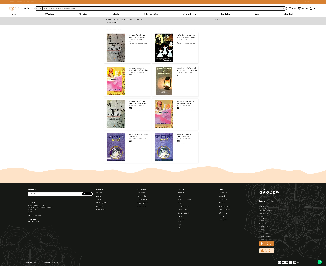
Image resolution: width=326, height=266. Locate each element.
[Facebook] (260, 193)
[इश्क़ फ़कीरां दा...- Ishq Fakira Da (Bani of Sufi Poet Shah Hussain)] (163, 127)
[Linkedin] (274, 193)
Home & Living (101, 209)
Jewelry (99, 199)
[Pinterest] (267, 193)
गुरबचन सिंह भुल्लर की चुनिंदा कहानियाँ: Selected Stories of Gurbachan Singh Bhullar (187, 70)
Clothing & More (102, 203)
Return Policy (142, 196)
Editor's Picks (182, 216)
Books (98, 196)
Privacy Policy (142, 199)
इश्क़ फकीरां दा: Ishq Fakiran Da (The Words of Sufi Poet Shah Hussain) (138, 70)
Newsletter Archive (184, 199)
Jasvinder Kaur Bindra (137, 39)
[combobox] (161, 8)
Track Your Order (224, 209)
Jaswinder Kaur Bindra (185, 105)
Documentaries (183, 206)
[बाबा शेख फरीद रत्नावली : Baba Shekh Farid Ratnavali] (163, 160)
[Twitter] (264, 193)
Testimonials (182, 209)
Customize (222, 196)
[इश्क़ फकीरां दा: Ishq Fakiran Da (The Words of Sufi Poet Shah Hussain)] (115, 94)
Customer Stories (184, 213)
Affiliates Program (225, 206)
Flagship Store (263, 208)
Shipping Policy (142, 203)
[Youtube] (277, 193)
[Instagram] (271, 193)
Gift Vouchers (223, 213)
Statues (99, 193)
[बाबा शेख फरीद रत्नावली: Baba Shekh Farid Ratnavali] (115, 160)
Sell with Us (223, 199)
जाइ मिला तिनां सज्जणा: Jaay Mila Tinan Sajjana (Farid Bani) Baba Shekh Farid (186, 37)
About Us (181, 193)
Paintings (99, 206)
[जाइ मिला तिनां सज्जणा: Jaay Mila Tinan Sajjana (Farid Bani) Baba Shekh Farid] (163, 61)
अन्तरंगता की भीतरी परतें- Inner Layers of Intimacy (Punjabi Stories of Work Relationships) (138, 103)
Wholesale (222, 203)
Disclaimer (141, 193)
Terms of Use (141, 206)
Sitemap (222, 216)
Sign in (297, 2)
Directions (261, 216)
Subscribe (87, 194)
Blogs (180, 203)
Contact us (306, 2)
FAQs (179, 196)
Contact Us (223, 193)
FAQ (315, 2)
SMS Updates (223, 220)
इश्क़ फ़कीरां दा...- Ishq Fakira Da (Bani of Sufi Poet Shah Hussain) (185, 103)
